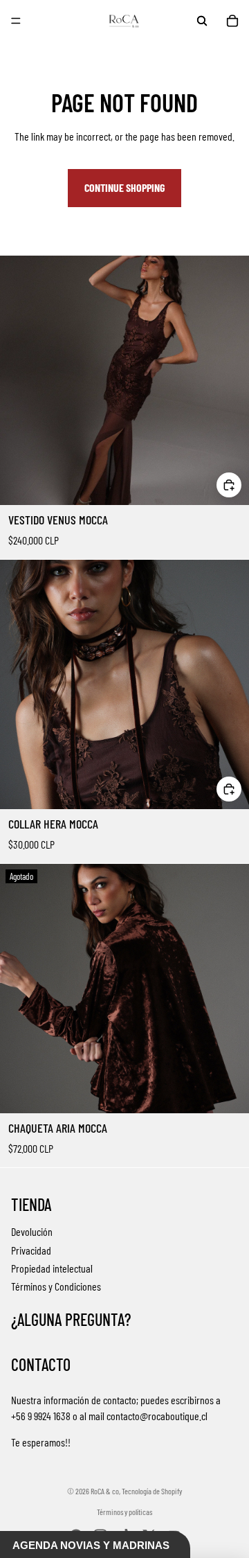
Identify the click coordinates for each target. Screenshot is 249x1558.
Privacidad (31, 1250)
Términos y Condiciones (56, 1286)
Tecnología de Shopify (152, 1491)
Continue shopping (124, 187)
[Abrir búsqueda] (202, 21)
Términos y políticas (124, 1511)
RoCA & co (105, 1491)
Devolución (32, 1231)
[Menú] (16, 21)
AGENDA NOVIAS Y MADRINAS (90, 1545)
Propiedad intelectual (52, 1268)
